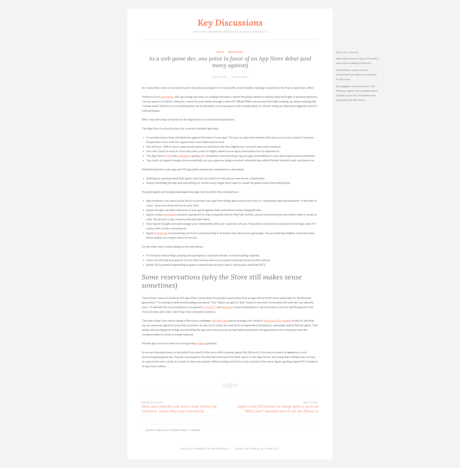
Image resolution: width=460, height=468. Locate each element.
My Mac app (220, 320)
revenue (201, 343)
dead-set (162, 233)
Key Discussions (230, 22)
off (202, 155)
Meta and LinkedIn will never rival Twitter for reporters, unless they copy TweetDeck (179, 407)
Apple (220, 52)
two (162, 96)
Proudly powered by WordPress (204, 448)
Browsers (236, 52)
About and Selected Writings (173, 430)
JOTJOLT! (209, 307)
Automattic (270, 448)
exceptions (170, 214)
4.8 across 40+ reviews (278, 320)
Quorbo (226, 307)
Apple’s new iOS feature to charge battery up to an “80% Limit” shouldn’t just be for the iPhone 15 (277, 407)
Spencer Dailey (239, 76)
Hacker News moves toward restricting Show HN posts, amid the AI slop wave (356, 74)
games (170, 96)
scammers (184, 155)
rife (169, 155)
